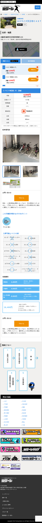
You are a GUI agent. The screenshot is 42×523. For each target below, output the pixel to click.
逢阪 (23, 407)
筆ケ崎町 (6, 413)
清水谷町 (24, 404)
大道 (23, 425)
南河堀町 (24, 416)
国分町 (24, 413)
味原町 (24, 410)
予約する (33, 69)
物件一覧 (4, 497)
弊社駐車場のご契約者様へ (7, 1)
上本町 (6, 419)
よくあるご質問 (6, 504)
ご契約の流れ (5, 501)
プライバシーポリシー (8, 508)
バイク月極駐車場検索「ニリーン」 (8, 480)
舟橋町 (6, 416)
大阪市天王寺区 (14, 14)
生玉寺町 (6, 422)
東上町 (6, 425)
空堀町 (6, 407)
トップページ (5, 494)
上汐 (5, 401)
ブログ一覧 (5, 512)
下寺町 (6, 404)
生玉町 (24, 401)
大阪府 (6, 14)
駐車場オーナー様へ (7, 515)
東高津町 (6, 410)
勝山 (23, 422)
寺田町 (23, 14)
